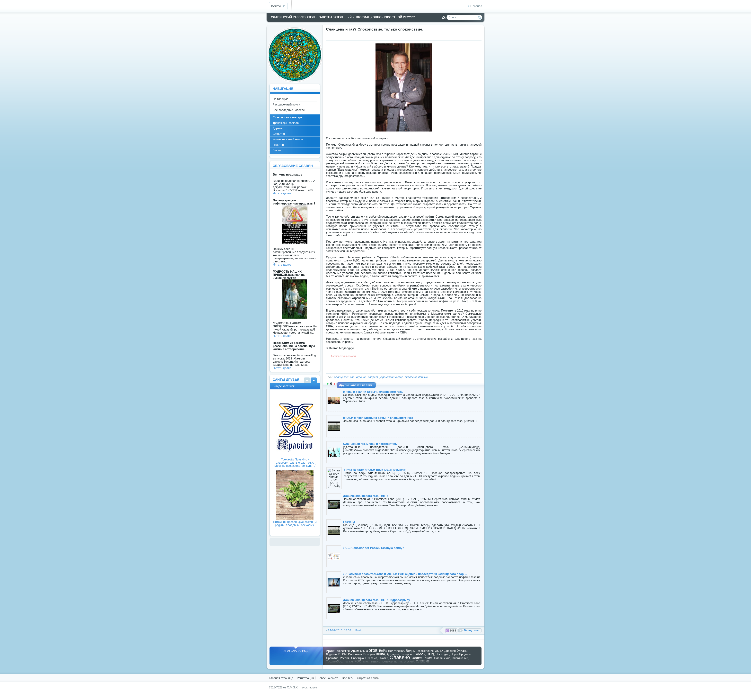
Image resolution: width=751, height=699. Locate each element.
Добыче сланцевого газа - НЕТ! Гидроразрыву (376, 600)
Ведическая (396, 650)
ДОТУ (439, 650)
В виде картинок (314, 380)
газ (352, 377)
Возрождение (425, 650)
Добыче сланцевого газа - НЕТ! (365, 495)
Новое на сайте (327, 678)
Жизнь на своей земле (288, 139)
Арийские (343, 650)
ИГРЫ (342, 654)
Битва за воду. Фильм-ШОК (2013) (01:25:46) (374, 469)
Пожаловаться (343, 356)
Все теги (347, 678)
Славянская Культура (287, 117)
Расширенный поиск (286, 104)
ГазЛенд (349, 521)
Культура (392, 654)
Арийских (357, 650)
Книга (380, 654)
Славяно (400, 657)
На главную (280, 99)
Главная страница (281, 678)
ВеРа (383, 650)
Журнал (331, 654)
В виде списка (307, 380)
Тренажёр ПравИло (286, 122)
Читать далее (282, 193)
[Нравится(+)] (327, 383)
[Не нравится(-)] (334, 383)
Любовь (419, 654)
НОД (430, 654)
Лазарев (406, 654)
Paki (358, 630)
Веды (410, 650)
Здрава (277, 128)
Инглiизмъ (355, 654)
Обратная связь (368, 678)
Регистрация (305, 678)
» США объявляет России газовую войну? (373, 547)
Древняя (450, 650)
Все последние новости (289, 110)
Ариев (330, 650)
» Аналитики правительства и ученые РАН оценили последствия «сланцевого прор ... (405, 574)
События (279, 133)
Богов (371, 650)
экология (411, 377)
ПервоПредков (461, 654)
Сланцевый (341, 377)
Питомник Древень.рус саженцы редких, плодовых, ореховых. (295, 523)
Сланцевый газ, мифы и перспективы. (370, 443)
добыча (423, 377)
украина (361, 377)
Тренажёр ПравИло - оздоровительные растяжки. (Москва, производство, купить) (294, 462)
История (369, 654)
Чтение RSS (444, 17)
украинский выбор (391, 377)
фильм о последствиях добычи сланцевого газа (378, 417)
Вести (277, 150)
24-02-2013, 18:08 (339, 630)
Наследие (442, 654)
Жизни (462, 650)
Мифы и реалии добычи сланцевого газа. (373, 391)
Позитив (278, 144)
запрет (373, 377)
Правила (476, 6)
